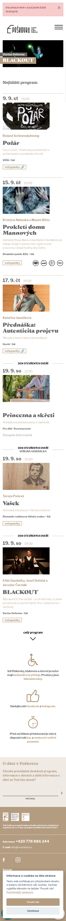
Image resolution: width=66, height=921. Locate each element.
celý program (33, 632)
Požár (11, 142)
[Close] (59, 7)
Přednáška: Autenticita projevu (30, 327)
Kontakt (7, 869)
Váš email (30, 799)
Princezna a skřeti (28, 414)
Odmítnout (33, 911)
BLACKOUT (20, 591)
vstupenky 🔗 (14, 167)
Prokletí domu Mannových (24, 229)
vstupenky (12, 263)
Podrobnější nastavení (19, 892)
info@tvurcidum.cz (21, 847)
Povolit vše (33, 902)
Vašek (11, 502)
